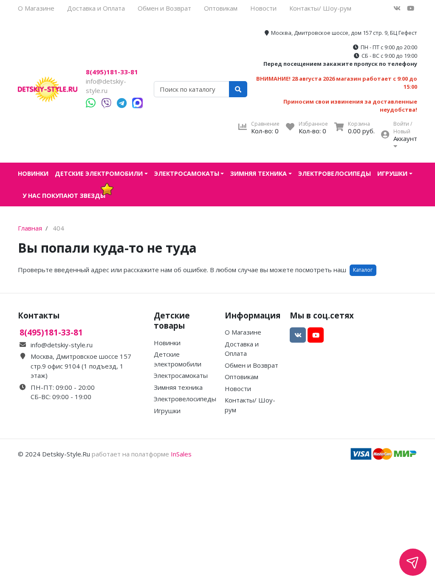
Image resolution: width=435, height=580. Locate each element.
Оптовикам (220, 8)
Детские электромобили (99, 173)
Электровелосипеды (334, 173)
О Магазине (36, 8)
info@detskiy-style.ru (62, 345)
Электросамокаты (186, 173)
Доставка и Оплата (96, 8)
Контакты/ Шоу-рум (320, 8)
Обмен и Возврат (164, 8)
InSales (181, 454)
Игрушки (392, 173)
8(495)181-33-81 (112, 72)
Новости (263, 8)
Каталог (363, 269)
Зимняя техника (258, 173)
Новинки (33, 173)
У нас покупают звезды (64, 195)
